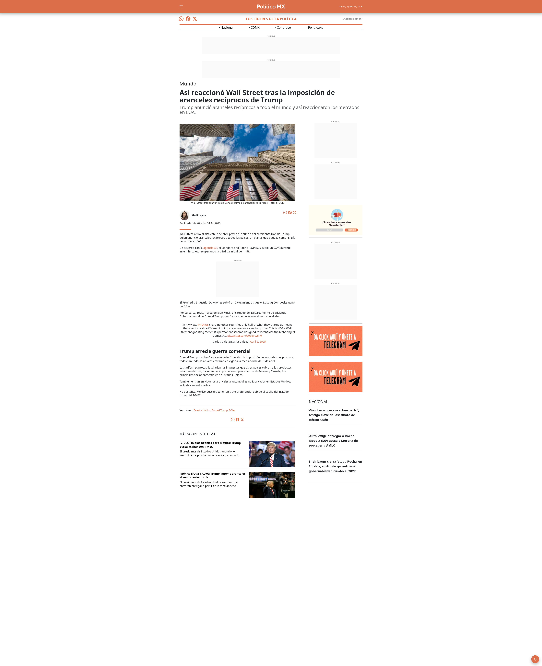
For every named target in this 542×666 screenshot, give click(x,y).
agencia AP (210, 248)
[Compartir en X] (294, 212)
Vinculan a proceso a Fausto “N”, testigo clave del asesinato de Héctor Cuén (334, 415)
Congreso (284, 27)
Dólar (232, 410)
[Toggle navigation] (181, 6)
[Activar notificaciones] (535, 659)
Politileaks (315, 27)
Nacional (227, 27)
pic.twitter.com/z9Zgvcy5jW (244, 336)
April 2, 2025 (258, 341)
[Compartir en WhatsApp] (285, 212)
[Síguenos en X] (194, 18)
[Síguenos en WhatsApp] (181, 18)
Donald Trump (220, 410)
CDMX (255, 27)
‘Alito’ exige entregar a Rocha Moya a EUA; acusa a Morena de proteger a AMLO (333, 440)
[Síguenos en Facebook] (188, 18)
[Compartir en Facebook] (290, 212)
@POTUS (202, 325)
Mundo (188, 83)
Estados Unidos (202, 410)
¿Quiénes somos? (352, 18)
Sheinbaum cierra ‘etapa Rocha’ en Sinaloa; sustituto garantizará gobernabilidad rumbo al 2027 (335, 466)
